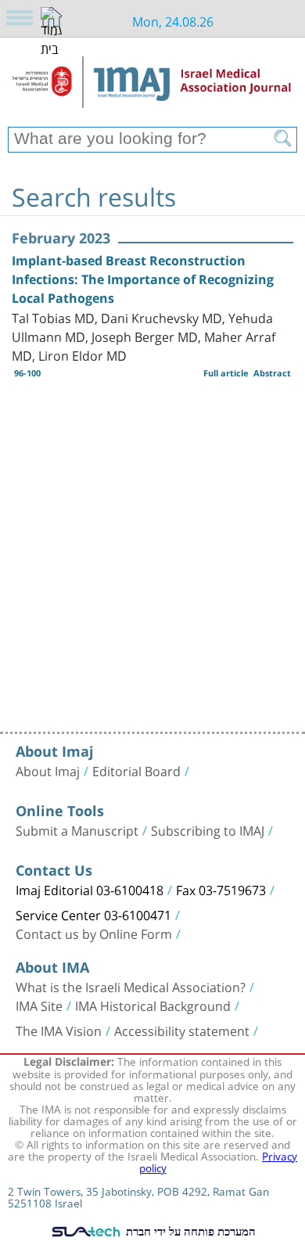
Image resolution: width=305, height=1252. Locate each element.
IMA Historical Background (153, 1004)
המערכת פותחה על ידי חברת (189, 1231)
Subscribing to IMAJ (207, 829)
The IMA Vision (59, 1029)
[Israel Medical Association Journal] (152, 87)
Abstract (272, 373)
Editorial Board (136, 770)
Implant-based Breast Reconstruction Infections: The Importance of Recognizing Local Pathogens (143, 279)
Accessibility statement (181, 1029)
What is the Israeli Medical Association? (131, 986)
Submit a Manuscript (77, 829)
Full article (226, 373)
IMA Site (39, 1004)
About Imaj (48, 770)
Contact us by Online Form (94, 932)
